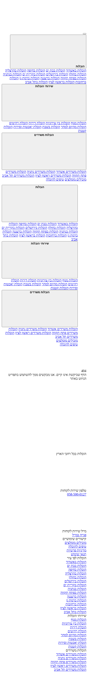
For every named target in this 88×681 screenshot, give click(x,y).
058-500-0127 (76, 494)
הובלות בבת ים (55, 70)
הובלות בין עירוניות (58, 123)
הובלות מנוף (78, 123)
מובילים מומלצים (75, 542)
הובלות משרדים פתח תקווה (68, 662)
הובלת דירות (37, 123)
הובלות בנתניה (12, 74)
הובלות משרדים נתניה (41, 172)
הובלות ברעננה (50, 78)
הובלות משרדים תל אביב (18, 175)
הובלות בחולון (77, 74)
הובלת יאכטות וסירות (27, 127)
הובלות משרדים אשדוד (71, 172)
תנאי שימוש (78, 554)
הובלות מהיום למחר (73, 127)
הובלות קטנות (60, 288)
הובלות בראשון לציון (61, 82)
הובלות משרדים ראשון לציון (53, 175)
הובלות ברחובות (56, 235)
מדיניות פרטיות (76, 550)
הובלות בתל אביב (36, 82)
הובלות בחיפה (36, 70)
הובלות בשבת (51, 127)
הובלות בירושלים (57, 74)
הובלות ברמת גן (29, 78)
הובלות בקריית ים (33, 74)
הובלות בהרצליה (15, 70)
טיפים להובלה (77, 546)
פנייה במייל (79, 535)
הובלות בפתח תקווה (73, 78)
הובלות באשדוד (76, 70)
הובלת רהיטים (18, 123)
